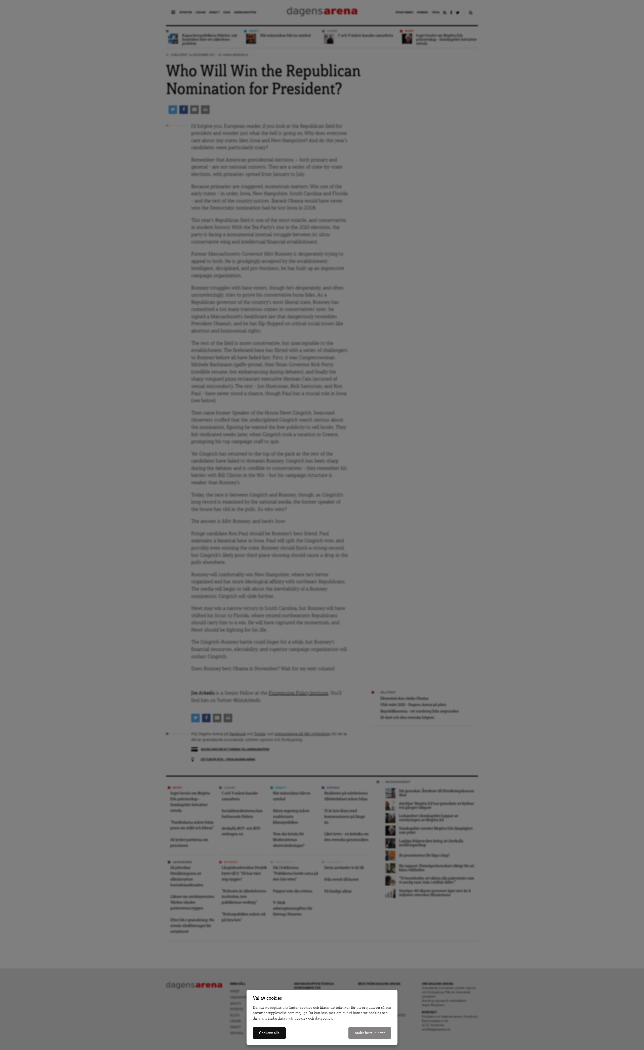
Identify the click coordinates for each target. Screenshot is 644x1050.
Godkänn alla (269, 1033)
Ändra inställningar (370, 1033)
